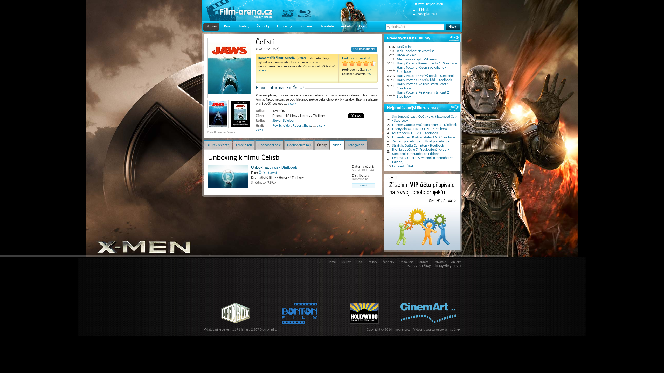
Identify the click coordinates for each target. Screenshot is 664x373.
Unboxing (284, 26)
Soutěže (306, 26)
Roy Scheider (281, 125)
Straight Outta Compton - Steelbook (418, 145)
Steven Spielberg (284, 121)
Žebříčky (263, 26)
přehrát (363, 185)
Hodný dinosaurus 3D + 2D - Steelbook (419, 129)
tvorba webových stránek (443, 329)
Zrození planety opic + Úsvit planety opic (421, 141)
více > (262, 70)
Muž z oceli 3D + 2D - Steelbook (415, 133)
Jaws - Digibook (283, 168)
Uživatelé (326, 26)
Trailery (244, 26)
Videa (337, 145)
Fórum (364, 26)
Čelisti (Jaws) (268, 173)
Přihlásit (423, 10)
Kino (227, 26)
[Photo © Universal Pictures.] (229, 68)
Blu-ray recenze (218, 145)
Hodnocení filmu (299, 145)
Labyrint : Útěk (403, 166)
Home (332, 262)
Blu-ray (211, 26)
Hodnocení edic (269, 145)
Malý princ (404, 47)
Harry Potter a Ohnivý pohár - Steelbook (425, 76)
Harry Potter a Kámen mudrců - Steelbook (427, 63)
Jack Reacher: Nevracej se (415, 51)
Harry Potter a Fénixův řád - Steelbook (424, 80)
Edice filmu (244, 145)
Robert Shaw (302, 125)
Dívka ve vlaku (407, 55)
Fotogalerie (356, 145)
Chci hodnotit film (364, 49)
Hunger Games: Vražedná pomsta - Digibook (424, 125)
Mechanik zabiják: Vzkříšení (417, 59)
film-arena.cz (401, 329)
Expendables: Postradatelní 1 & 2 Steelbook (423, 137)
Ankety (346, 26)
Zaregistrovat (427, 14)
